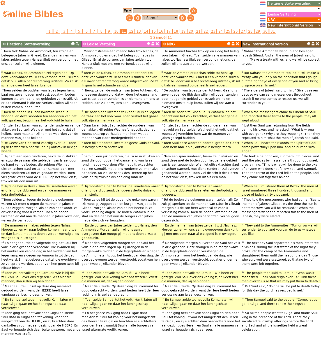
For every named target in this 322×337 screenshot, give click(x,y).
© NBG (169, 44)
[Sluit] (157, 44)
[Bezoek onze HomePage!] (6, 14)
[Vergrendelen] (153, 44)
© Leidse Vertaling (99, 44)
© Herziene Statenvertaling (26, 44)
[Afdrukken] (73, 44)
